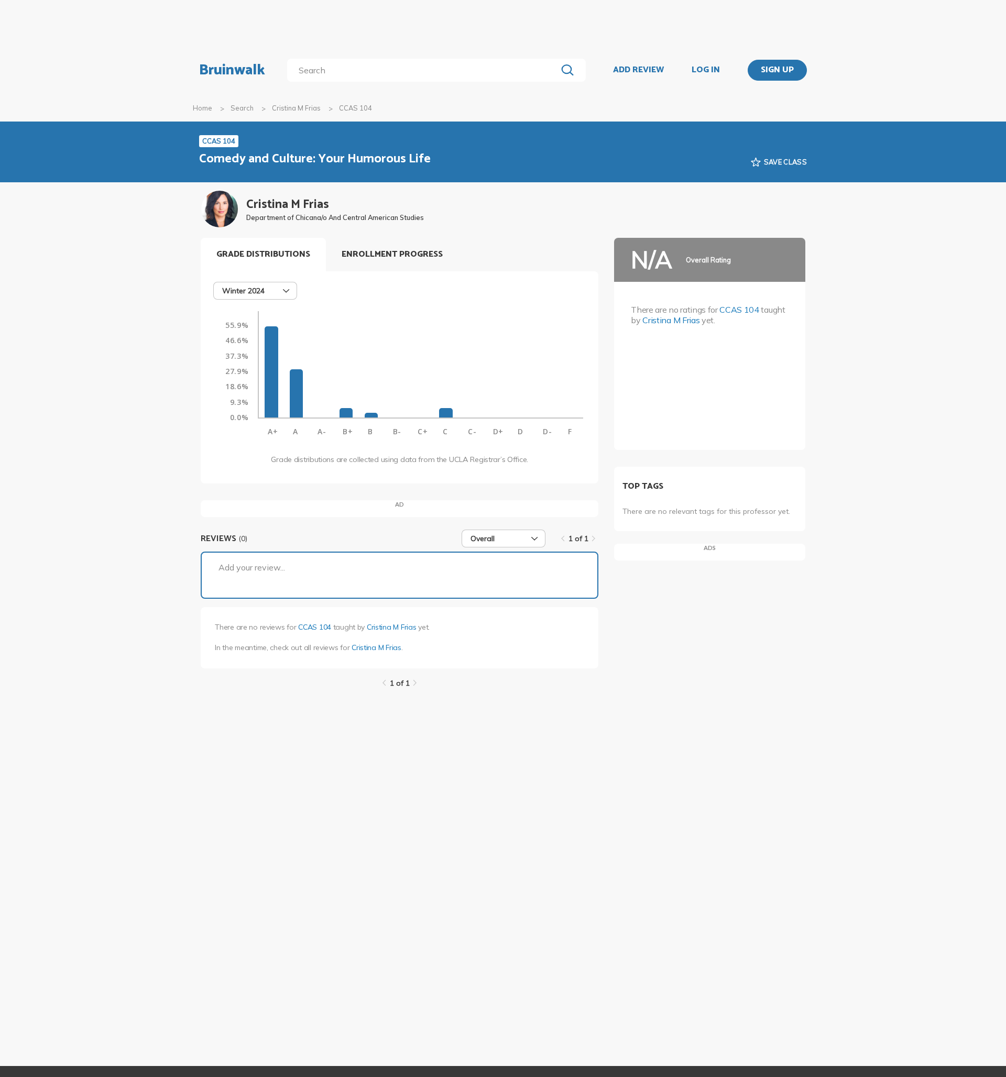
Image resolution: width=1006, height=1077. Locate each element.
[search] (424, 70)
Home (202, 108)
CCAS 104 (314, 627)
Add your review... (251, 567)
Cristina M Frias (296, 108)
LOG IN (706, 70)
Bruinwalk (232, 70)
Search (242, 108)
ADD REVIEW (638, 70)
